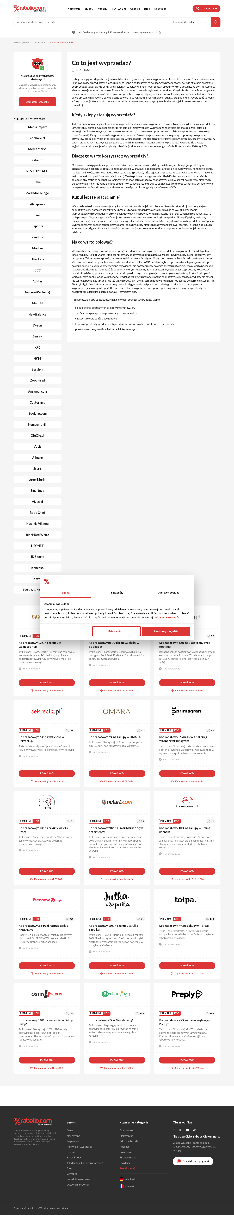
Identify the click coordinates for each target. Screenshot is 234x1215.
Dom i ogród (127, 1130)
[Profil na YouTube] (187, 1131)
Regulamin (73, 1141)
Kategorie (73, 8)
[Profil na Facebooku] (174, 1130)
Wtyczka (72, 1173)
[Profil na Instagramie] (180, 1130)
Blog (147, 8)
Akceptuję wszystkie (166, 631)
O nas (70, 1130)
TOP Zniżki (119, 8)
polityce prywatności (167, 617)
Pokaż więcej (127, 1168)
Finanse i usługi (128, 1157)
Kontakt (71, 1151)
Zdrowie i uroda (129, 1141)
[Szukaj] (215, 22)
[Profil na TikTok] (194, 1130)
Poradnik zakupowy (78, 1179)
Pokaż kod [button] (47, 682)
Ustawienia (114, 631)
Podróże (125, 1146)
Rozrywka (126, 1151)
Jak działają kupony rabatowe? (85, 1162)
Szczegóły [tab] (117, 592)
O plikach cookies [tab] (168, 592)
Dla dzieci (125, 1162)
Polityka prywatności (79, 1146)
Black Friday (74, 1157)
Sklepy (89, 8)
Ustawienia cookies (78, 1184)
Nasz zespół (74, 1135)
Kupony (102, 8)
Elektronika (126, 1135)
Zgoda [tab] (66, 592)
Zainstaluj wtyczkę (37, 101)
